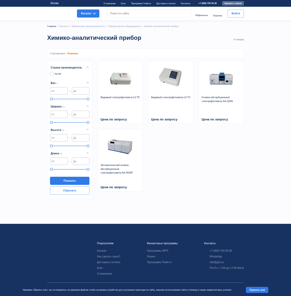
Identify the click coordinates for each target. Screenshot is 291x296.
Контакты (185, 3)
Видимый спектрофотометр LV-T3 (170, 97)
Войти (236, 13)
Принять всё (257, 289)
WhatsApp (215, 256)
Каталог (102, 250)
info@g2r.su (216, 262)
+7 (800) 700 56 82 (207, 3)
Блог (123, 3)
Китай (58, 73)
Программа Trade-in (141, 3)
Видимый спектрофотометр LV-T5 (120, 97)
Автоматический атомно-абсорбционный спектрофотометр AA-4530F (117, 169)
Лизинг (151, 256)
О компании (110, 3)
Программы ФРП (157, 250)
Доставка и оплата (108, 262)
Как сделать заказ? (108, 256)
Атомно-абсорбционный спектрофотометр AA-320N (217, 99)
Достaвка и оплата (165, 3)
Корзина (217, 15)
